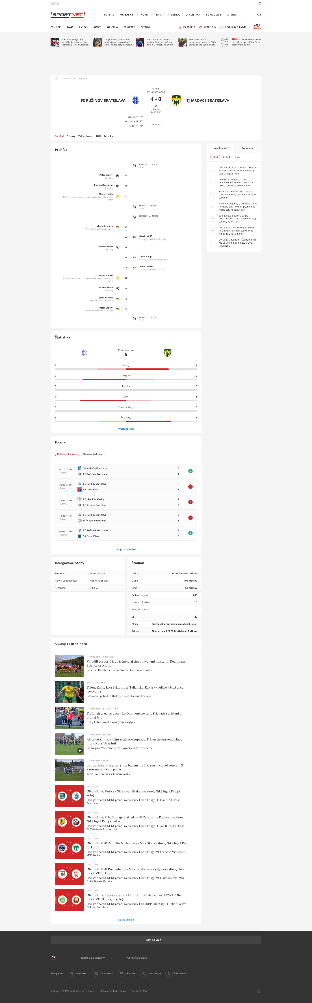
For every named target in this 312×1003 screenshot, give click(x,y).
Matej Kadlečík (106, 310)
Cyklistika (192, 14)
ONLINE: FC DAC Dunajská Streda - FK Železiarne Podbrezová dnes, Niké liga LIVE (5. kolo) (135, 819)
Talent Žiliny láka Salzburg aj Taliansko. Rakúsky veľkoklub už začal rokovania (135, 689)
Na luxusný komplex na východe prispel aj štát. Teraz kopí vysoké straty (246, 42)
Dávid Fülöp (145, 256)
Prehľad (59, 136)
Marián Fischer (97, 573)
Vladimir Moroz (105, 226)
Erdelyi (131, 116)
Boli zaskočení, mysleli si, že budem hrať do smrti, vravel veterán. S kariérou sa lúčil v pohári (135, 767)
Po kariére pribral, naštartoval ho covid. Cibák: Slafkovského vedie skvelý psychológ (203, 42)
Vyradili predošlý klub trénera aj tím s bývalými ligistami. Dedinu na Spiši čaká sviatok (136, 663)
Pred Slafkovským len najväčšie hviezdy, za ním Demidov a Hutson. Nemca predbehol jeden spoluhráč (75, 42)
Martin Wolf (145, 236)
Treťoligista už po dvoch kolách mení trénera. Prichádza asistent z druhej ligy (134, 715)
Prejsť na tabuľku (126, 549)
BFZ (56, 79)
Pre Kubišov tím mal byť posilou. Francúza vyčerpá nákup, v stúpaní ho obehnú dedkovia (160, 42)
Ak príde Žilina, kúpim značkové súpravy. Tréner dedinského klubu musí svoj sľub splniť (134, 741)
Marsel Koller (106, 194)
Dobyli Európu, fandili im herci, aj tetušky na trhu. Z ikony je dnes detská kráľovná (119, 42)
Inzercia (92, 991)
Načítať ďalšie (126, 919)
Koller (132, 125)
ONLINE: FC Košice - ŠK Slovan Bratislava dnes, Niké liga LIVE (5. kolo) (134, 793)
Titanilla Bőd (93, 656)
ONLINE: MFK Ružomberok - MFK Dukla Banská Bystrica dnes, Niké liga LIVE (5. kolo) (135, 871)
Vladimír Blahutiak (99, 580)
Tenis (158, 14)
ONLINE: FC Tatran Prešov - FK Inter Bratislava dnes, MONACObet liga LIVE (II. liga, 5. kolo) (135, 897)
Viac (154, 124)
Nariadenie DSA (139, 991)
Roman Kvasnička (103, 185)
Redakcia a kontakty (93, 957)
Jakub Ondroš (146, 266)
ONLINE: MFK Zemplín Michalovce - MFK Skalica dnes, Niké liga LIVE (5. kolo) (137, 845)
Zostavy (71, 136)
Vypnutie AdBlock (136, 957)
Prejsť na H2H (126, 428)
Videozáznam (85, 136)
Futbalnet (127, 14)
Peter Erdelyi (106, 174)
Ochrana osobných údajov (113, 991)
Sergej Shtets (107, 229)
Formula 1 (213, 14)
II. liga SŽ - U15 (68, 79)
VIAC (234, 14)
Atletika (174, 14)
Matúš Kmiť (159, 269)
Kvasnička (130, 121)
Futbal (109, 14)
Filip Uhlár (108, 300)
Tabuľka (108, 136)
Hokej (144, 14)
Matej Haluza (106, 275)
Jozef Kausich (106, 297)
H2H (98, 136)
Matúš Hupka (160, 239)
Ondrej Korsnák (161, 259)
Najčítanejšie (220, 148)
